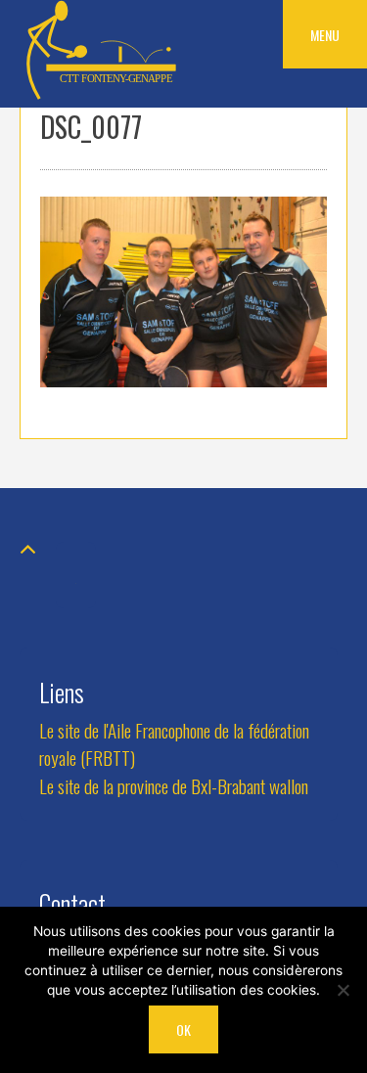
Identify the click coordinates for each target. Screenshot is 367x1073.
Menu (325, 34)
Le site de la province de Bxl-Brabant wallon (173, 786)
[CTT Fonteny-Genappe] (103, 95)
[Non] (342, 990)
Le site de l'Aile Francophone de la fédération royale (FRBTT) (174, 744)
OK (183, 1029)
